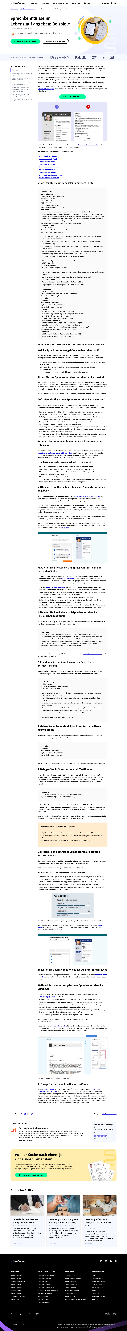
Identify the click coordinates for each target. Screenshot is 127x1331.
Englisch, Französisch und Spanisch (86, 496)
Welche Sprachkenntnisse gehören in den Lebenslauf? (23, 79)
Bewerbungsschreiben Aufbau (46, 1287)
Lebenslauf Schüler (16, 1299)
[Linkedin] (106, 1261)
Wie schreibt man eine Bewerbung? (48, 1290)
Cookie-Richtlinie (97, 1284)
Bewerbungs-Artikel (70, 1281)
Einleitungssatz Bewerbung (45, 1293)
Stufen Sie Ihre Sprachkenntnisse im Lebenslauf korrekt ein (22, 84)
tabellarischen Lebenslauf (55, 587)
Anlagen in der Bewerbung (72, 1290)
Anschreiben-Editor (59, 1026)
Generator (34, 3)
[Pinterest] (111, 1261)
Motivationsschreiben (71, 1284)
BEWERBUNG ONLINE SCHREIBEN (73, 1054)
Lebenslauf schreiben (16, 1284)
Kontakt (106, 3)
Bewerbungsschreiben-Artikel (73, 1278)
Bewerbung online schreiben (46, 1275)
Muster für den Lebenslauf (49, 178)
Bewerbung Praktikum (44, 1302)
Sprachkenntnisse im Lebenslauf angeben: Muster (22, 74)
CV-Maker (65, 528)
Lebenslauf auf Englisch (48, 159)
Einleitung (15, 70)
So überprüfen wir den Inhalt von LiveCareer (22, 100)
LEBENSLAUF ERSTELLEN (72, 96)
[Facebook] (101, 1261)
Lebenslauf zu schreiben (92, 654)
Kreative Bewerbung (43, 1296)
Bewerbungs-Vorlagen (44, 1278)
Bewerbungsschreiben (61, 3)
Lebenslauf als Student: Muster (50, 175)
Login (114, 3)
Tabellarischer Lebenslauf (18, 1281)
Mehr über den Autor (26, 1140)
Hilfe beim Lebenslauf (109, 1114)
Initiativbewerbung (43, 1299)
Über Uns (87, 3)
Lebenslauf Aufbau (16, 1293)
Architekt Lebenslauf (47, 170)
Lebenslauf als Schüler (47, 172)
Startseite (14, 9)
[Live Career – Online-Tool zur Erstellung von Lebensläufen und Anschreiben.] (18, 3)
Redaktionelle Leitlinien (98, 1287)
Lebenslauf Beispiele (16, 1287)
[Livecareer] (18, 1261)
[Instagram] (115, 1261)
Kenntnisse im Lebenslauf (18, 1296)
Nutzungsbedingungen (98, 1281)
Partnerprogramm (97, 1299)
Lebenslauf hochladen (55, 41)
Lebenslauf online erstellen (88, 145)
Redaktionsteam (48, 1089)
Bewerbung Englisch (71, 1296)
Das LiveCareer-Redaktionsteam (26, 33)
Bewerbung (76, 3)
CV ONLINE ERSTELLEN (72, 547)
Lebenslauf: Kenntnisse (48, 156)
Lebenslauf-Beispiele (47, 161)
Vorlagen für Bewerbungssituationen (75, 1299)
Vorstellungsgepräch (47, 997)
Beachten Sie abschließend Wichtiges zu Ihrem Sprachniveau (22, 95)
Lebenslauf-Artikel (70, 1275)
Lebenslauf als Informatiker (49, 167)
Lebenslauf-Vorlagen (46, 89)
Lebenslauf (45, 3)
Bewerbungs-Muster (43, 1281)
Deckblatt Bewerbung (71, 1287)
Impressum (95, 1293)
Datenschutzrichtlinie (98, 1278)
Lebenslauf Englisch (70, 1293)
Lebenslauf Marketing (47, 164)
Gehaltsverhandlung (69, 578)
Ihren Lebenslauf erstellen (25, 41)
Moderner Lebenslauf (16, 1290)
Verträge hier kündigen (98, 1296)
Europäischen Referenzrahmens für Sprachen (55, 453)
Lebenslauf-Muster (16, 1278)
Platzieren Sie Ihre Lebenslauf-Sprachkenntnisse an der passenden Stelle (21, 89)
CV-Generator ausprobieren (31, 1175)
